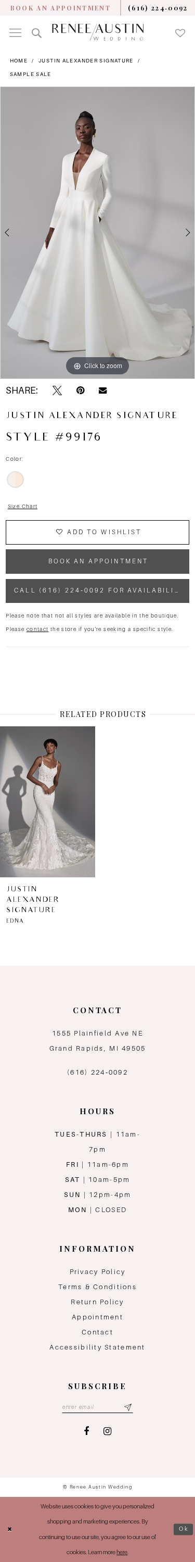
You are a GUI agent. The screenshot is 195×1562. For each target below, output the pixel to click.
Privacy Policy (98, 1272)
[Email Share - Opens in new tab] (103, 390)
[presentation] (47, 801)
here (121, 1552)
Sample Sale (30, 74)
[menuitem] (60, 8)
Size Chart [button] (23, 506)
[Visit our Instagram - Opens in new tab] (107, 1431)
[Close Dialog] (10, 1529)
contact (38, 629)
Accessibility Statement (97, 1347)
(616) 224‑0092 (97, 1072)
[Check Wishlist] (180, 32)
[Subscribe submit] (128, 1407)
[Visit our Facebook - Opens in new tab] (86, 1431)
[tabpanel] (97, 233)
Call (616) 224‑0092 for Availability (99, 590)
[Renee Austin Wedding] (98, 32)
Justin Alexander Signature (86, 61)
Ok (184, 1529)
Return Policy (97, 1302)
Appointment (97, 1317)
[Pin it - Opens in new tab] (80, 390)
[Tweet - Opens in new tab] (57, 390)
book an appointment (98, 561)
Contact (97, 1332)
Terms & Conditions (97, 1287)
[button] (15, 32)
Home (19, 61)
